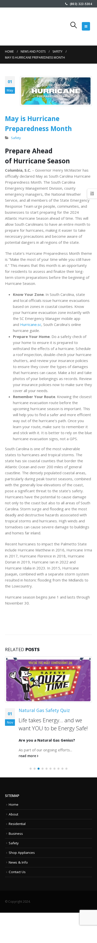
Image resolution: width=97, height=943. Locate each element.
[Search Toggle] (74, 25)
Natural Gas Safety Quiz (44, 710)
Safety (16, 138)
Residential (17, 823)
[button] (31, 768)
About (13, 814)
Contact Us (17, 872)
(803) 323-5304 (79, 4)
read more (28, 756)
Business (16, 833)
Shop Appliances (22, 852)
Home (13, 804)
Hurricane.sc (30, 324)
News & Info (18, 862)
